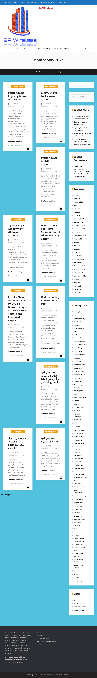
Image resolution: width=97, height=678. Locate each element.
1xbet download (79, 355)
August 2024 (78, 202)
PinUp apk (77, 513)
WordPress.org (79, 610)
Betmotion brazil (80, 397)
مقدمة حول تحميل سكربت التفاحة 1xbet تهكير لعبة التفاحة (17, 443)
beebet (76, 394)
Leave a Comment (16, 145)
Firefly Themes (64, 675)
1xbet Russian (78, 378)
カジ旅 (76, 574)
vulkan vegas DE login (79, 549)
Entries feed (78, 603)
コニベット (77, 578)
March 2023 (78, 256)
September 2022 (80, 276)
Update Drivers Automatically (79, 540)
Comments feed (80, 607)
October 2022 (78, 273)
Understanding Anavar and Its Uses (50, 300)
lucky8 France (78, 433)
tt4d (21, 662)
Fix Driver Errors (79, 420)
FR (74, 423)
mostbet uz (78, 483)
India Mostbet (79, 430)
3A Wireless (45, 8)
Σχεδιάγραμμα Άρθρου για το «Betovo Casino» (16, 230)
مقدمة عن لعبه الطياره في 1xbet (50, 440)
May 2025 (77, 195)
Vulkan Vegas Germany (78, 555)
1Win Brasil (77, 322)
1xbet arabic (78, 338)
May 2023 (77, 249)
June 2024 (77, 205)
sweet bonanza (79, 532)
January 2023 (78, 263)
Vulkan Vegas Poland (78, 560)
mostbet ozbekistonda (79, 473)
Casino (76, 401)
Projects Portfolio (43, 48)
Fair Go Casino (79, 411)
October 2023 (79, 232)
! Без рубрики (78, 312)
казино (76, 571)
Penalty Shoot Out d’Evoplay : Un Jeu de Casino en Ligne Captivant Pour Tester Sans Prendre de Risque (17, 309)
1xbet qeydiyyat (79, 375)
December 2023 (79, 226)
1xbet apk (77, 334)
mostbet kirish (79, 465)
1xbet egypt (78, 358)
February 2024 (79, 219)
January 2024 (78, 222)
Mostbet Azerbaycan (78, 454)
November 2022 (79, 269)
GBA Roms (77, 427)
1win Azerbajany (79, 319)
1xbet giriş (77, 361)
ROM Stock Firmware (77, 524)
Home (15, 48)
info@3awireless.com (31, 2)
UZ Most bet (78, 544)
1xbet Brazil (78, 351)
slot (75, 529)
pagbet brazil (78, 503)
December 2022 (79, 266)
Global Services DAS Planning (65, 48)
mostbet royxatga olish (80, 479)
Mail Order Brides (80, 437)
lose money (15, 638)
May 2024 (77, 209)
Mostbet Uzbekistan (78, 491)
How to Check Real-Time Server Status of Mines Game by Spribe (50, 232)
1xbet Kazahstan (80, 365)
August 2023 (78, 239)
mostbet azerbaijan (77, 448)
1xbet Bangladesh (80, 348)
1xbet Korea (78, 368)
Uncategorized (18, 86)
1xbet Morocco (79, 371)
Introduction (27, 48)
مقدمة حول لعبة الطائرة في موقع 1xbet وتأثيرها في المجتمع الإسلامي (50, 377)
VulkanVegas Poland (78, 566)
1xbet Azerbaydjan (80, 345)
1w (75, 315)
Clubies (76, 404)
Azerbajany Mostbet (78, 386)
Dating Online (78, 407)
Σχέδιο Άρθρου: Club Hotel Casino (49, 161)
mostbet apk (78, 440)
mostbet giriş (78, 458)
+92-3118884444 (12, 2)
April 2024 (77, 212)
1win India (77, 325)
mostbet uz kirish (80, 487)
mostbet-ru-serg (80, 496)
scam (7, 632)
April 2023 (77, 252)
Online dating (78, 499)
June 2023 (77, 246)
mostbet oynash (80, 468)
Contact (84, 48)
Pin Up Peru (78, 509)
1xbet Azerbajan (79, 341)
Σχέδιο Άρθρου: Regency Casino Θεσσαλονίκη (17, 96)
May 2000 (77, 293)
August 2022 (78, 279)
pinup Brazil (78, 516)
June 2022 (77, 286)
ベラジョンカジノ (79, 581)
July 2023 (77, 242)
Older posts (8, 495)
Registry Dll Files (79, 519)
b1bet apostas (79, 391)
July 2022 (77, 283)
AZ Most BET (78, 381)
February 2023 (79, 259)
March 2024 (78, 215)
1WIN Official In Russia (79, 330)
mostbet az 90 (79, 443)
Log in (76, 600)
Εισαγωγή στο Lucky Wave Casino (49, 96)
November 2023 (79, 229)
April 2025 (77, 199)
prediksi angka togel (16, 106)
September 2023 (80, 236)
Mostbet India (79, 462)
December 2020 (79, 289)
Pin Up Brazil (78, 506)
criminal (26, 645)
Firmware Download (77, 415)
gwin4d (16, 662)
